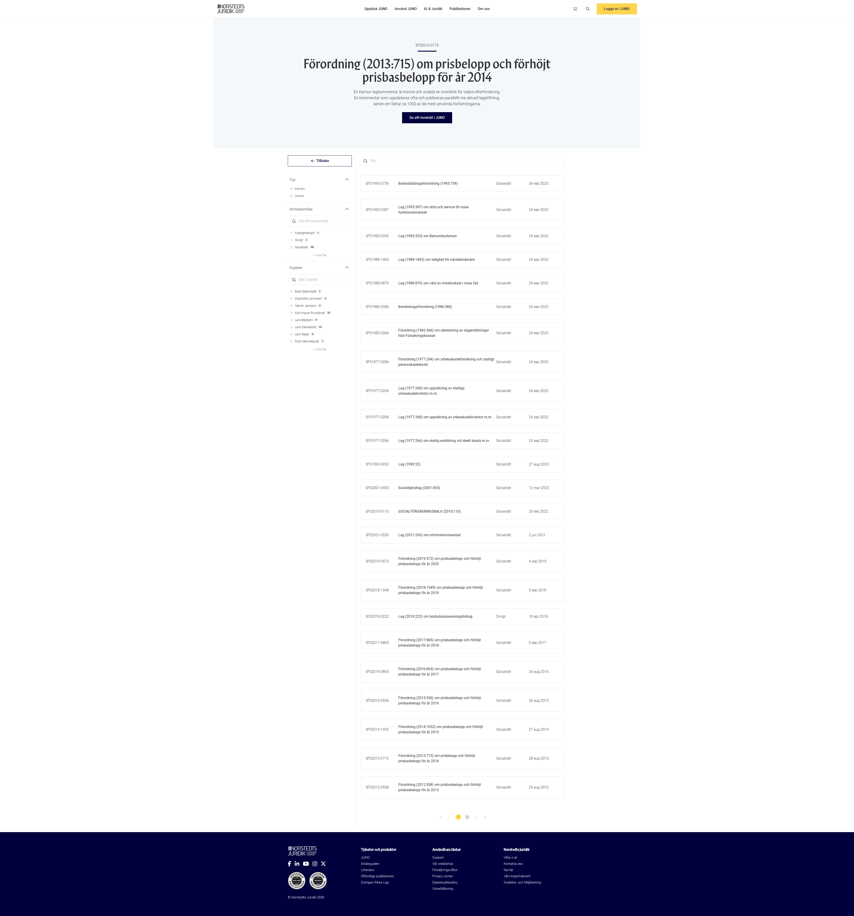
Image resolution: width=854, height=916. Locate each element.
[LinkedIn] (299, 863)
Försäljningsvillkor (445, 870)
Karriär (508, 870)
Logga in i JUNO (617, 9)
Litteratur (367, 870)
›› (485, 817)
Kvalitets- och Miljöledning (522, 882)
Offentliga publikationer (377, 876)
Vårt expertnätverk (517, 876)
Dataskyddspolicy (445, 882)
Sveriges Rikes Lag (375, 882)
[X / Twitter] (325, 863)
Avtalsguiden (370, 864)
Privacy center (442, 876)
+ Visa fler (320, 255)
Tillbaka (322, 161)
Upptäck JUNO (376, 9)
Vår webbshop (442, 864)
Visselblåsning (442, 889)
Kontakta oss (513, 864)
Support (438, 857)
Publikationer (460, 9)
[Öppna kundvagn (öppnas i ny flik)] (575, 8)
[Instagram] (316, 863)
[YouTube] (307, 863)
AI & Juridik (433, 9)
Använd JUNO (406, 9)
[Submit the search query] (294, 221)
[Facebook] (291, 863)
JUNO (365, 857)
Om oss (484, 9)
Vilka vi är (510, 857)
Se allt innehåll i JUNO (427, 117)
